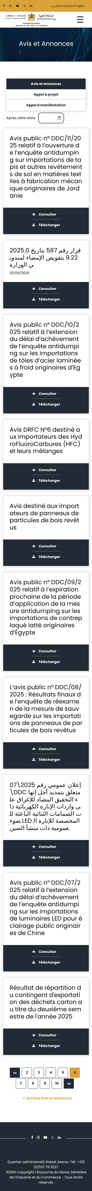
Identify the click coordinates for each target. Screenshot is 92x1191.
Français (67, 6)
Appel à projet (46, 94)
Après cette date (20, 117)
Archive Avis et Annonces (49, 1098)
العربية (55, 6)
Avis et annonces (46, 83)
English (80, 6)
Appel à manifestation (46, 105)
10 (57, 1085)
